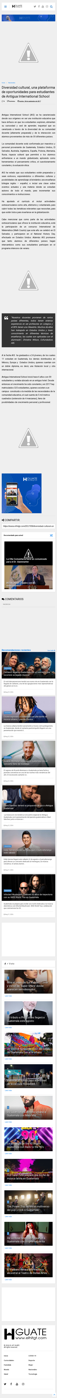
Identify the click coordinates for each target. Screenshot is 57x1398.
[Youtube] (43, 6)
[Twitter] (35, 6)
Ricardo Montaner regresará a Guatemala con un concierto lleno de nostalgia (26, 762)
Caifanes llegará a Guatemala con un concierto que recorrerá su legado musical (27, 673)
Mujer (30, 1365)
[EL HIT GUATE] (17, 7)
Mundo (6, 1370)
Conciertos (7, 668)
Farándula (7, 1365)
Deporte (31, 1360)
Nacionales (11, 83)
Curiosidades (9, 1360)
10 (8, 1265)
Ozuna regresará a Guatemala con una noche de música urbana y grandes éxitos (25, 718)
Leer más (8, 996)
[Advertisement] (21, 627)
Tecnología (32, 1374)
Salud (6, 1374)
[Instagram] (47, 6)
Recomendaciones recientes (16, 650)
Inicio (3, 83)
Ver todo (50, 650)
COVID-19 (32, 1356)
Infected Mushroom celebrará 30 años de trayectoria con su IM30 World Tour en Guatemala (28, 896)
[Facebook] (39, 6)
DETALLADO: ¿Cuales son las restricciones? (21, 584)
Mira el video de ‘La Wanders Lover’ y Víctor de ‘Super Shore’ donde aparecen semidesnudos (28, 986)
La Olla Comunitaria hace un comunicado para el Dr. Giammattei (26, 560)
